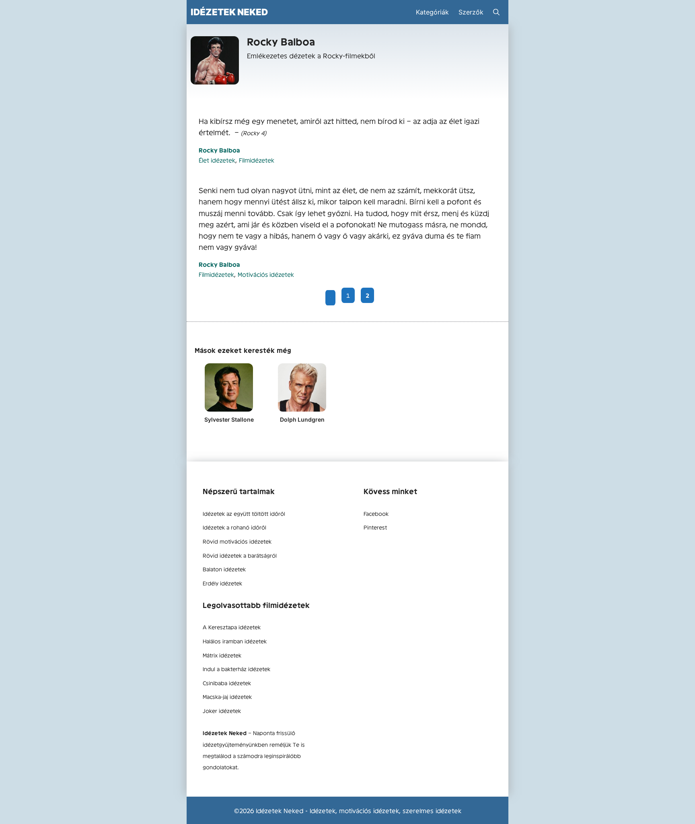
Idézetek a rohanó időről (234, 527)
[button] (496, 12)
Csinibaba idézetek (227, 683)
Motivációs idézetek (266, 274)
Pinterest (375, 527)
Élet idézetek (217, 160)
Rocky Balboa (219, 149)
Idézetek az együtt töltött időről (244, 513)
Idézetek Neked (229, 11)
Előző (330, 297)
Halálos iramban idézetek (235, 641)
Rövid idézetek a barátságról (240, 555)
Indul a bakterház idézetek (236, 668)
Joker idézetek (222, 710)
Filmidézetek (256, 160)
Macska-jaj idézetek (227, 696)
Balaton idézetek (224, 569)
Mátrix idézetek (222, 655)
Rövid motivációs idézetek (237, 541)
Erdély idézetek (222, 583)
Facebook (376, 513)
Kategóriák (432, 12)
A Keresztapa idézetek (232, 627)
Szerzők (471, 12)
